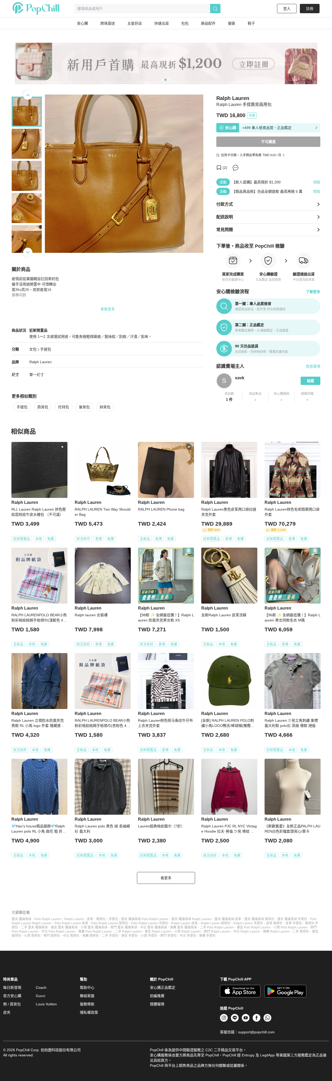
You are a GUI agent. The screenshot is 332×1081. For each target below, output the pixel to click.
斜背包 (105, 407)
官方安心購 (12, 996)
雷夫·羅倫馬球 (21, 919)
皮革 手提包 (294, 923)
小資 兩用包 (32, 935)
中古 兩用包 (71, 935)
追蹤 (310, 381)
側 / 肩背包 (12, 1004)
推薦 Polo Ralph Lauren (95, 931)
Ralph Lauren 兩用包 (215, 923)
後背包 (84, 407)
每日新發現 (12, 987)
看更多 (166, 878)
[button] (229, 397)
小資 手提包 (149, 935)
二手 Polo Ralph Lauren (217, 927)
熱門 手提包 (168, 935)
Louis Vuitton (46, 1004)
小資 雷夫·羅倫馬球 (94, 927)
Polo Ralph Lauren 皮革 (71, 923)
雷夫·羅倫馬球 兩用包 (259, 919)
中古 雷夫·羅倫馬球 (153, 927)
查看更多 (107, 309)
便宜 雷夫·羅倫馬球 (64, 927)
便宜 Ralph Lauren (158, 931)
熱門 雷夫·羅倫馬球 (123, 927)
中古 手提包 (188, 935)
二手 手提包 (110, 935)
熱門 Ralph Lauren (217, 931)
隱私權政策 (89, 1012)
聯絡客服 (87, 996)
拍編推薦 (157, 996)
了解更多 (313, 292)
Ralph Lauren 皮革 (184, 923)
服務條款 (87, 1004)
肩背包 (42, 407)
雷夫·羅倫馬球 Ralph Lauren (191, 919)
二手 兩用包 (301, 931)
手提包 (45, 349)
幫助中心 (87, 987)
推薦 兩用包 (90, 935)
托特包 (63, 407)
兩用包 (101, 919)
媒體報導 (157, 1004)
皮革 (90, 919)
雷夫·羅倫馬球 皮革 (228, 919)
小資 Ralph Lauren (187, 931)
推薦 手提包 (207, 935)
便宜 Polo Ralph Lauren (254, 927)
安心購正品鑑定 (162, 987)
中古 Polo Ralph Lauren (58, 931)
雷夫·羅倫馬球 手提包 (292, 919)
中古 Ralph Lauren (246, 931)
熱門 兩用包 (52, 935)
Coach (41, 987)
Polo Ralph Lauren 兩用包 (109, 923)
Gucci (40, 996)
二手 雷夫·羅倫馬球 (34, 927)
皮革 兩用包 (274, 923)
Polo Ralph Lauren (47, 919)
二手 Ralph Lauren (128, 931)
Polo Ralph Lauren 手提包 (149, 923)
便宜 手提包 (129, 935)
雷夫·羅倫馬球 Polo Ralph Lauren (144, 919)
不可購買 (268, 142)
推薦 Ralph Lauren (276, 931)
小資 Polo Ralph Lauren (290, 927)
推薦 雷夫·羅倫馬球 (183, 927)
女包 (33, 349)
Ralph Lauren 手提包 (248, 923)
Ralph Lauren (40, 362)
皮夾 (6, 1012)
